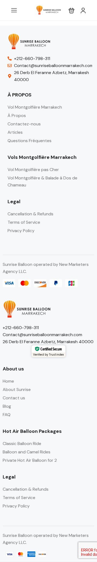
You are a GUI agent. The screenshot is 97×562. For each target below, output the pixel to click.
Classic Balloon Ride (22, 443)
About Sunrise (17, 389)
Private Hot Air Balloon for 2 (30, 460)
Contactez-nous (24, 124)
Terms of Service (24, 222)
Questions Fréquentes (29, 140)
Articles (15, 132)
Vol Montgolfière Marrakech (35, 107)
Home (8, 381)
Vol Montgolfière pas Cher (33, 169)
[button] (71, 10)
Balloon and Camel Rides (26, 452)
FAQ (7, 414)
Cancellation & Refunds (30, 214)
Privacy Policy (21, 230)
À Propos (17, 115)
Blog (7, 406)
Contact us (14, 398)
